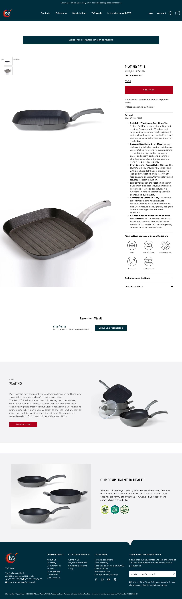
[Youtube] (108, 579)
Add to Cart (148, 89)
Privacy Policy (101, 562)
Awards (50, 568)
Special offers (79, 13)
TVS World (97, 13)
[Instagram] (102, 579)
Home (3, 59)
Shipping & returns (77, 565)
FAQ (70, 568)
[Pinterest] (115, 579)
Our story (51, 562)
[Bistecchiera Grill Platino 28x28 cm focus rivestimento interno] (8, 71)
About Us (51, 559)
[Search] (171, 13)
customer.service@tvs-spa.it (21, 582)
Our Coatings (53, 571)
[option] (8, 62)
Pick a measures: (133, 76)
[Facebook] (95, 579)
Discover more (23, 424)
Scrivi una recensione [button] (111, 328)
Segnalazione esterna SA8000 (109, 565)
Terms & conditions (103, 559)
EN (150, 13)
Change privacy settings (106, 574)
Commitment (54, 565)
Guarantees (52, 574)
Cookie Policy (101, 568)
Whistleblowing (102, 571)
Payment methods (77, 562)
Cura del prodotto (134, 286)
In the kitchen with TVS (119, 13)
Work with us (53, 577)
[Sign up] (174, 573)
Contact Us (73, 559)
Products (45, 13)
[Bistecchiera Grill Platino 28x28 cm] (8, 61)
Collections (61, 13)
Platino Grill (16, 59)
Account (161, 13)
